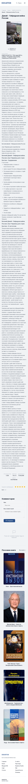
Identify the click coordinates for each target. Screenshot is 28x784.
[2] (18, 487)
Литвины (17, 772)
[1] (15, 487)
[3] (20, 487)
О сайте (17, 761)
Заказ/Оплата (19, 770)
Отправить (10, 520)
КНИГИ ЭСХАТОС (16, 10)
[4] (22, 487)
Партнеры (18, 763)
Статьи (4, 770)
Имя (5, 502)
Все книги (22, 550)
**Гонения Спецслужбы (13, 56)
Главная (4, 10)
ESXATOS (5, 755)
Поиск (19, 3)
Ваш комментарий (9, 508)
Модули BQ (5, 765)
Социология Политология (9, 58)
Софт (3, 768)
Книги (9, 10)
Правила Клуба (19, 765)
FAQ (16, 768)
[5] (24, 487)
